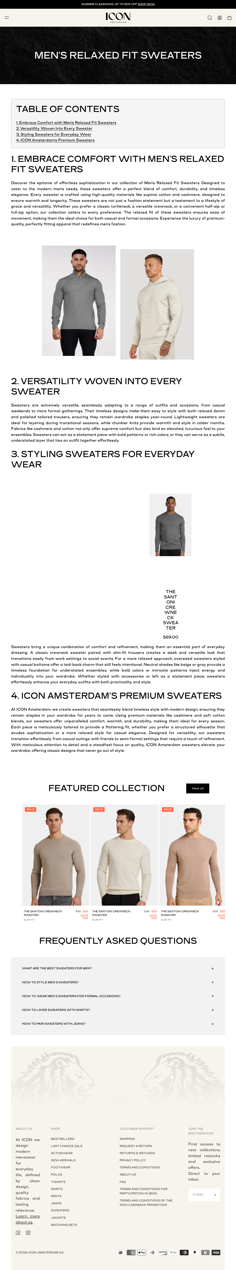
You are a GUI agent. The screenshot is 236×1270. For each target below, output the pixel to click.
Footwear (60, 1167)
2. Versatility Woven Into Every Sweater (54, 128)
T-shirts (58, 1182)
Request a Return (136, 1146)
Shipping (127, 1139)
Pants (56, 1196)
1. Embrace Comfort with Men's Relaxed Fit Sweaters (66, 122)
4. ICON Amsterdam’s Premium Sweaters (55, 140)
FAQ (123, 1182)
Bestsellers (62, 1139)
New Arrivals (63, 1160)
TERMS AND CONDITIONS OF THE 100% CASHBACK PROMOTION (146, 1203)
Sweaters (60, 1210)
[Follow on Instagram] (28, 1232)
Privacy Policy (133, 1160)
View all (198, 788)
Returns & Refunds (137, 1153)
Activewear (62, 1153)
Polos (56, 1174)
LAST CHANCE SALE (67, 1146)
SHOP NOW (146, 4)
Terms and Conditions (140, 1167)
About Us (128, 1174)
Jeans (56, 1203)
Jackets (58, 1217)
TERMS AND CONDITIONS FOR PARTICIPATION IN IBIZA (144, 1191)
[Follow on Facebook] (18, 1232)
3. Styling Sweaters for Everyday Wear (53, 134)
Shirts (57, 1189)
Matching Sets (64, 1225)
